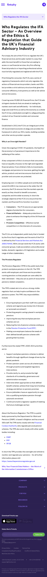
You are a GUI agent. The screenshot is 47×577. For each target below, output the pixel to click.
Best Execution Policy (8, 553)
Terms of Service (8, 542)
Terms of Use (26, 548)
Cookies (16, 548)
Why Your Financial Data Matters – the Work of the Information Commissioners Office (21, 467)
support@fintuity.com (9, 562)
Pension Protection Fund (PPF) (23, 328)
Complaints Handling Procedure (11, 551)
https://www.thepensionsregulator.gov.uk (18, 461)
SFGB (8, 443)
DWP (8, 437)
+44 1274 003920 (34, 560)
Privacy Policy (6, 548)
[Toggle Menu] (3, 4)
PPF (8, 440)
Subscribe (38, 534)
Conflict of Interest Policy (32, 551)
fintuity (11, 4)
